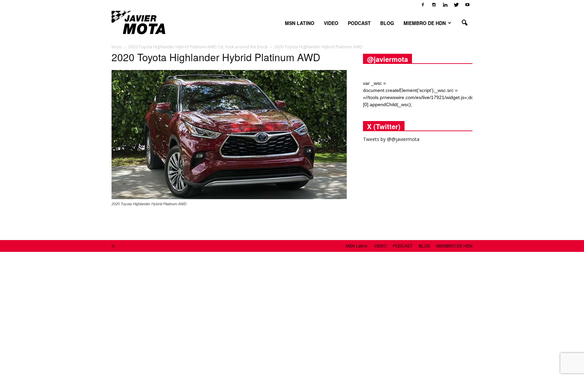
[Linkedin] (445, 5)
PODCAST (359, 23)
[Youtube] (467, 5)
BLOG (387, 23)
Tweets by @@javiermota (391, 139)
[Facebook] (423, 5)
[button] (464, 23)
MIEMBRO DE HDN (425, 23)
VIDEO (331, 23)
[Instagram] (434, 5)
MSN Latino (299, 23)
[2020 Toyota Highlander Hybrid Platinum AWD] (229, 197)
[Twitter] (456, 5)
